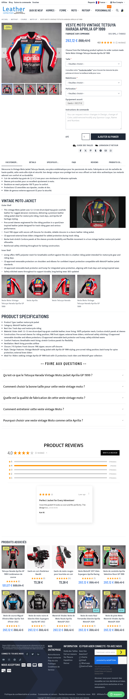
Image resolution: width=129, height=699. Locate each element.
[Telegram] (101, 151)
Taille (68, 59)
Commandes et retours (47, 694)
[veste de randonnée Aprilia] (114, 557)
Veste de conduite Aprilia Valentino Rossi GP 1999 (114, 573)
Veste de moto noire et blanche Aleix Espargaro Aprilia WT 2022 (38, 619)
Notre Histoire (54, 654)
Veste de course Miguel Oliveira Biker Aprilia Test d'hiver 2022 (13, 619)
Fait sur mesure (70, 654)
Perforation (71, 88)
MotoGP (14, 19)
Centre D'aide (86, 666)
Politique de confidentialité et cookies (21, 694)
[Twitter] (86, 151)
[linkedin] (38, 654)
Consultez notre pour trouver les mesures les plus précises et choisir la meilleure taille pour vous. (92, 72)
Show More (53, 508)
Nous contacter (54, 657)
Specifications (53, 162)
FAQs (74, 162)
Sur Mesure (68, 657)
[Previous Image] (4, 53)
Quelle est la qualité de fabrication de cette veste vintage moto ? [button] (44, 397)
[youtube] (4, 660)
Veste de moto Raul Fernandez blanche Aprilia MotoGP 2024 (88, 619)
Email (83, 660)
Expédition (68, 660)
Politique (52, 663)
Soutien (35, 2)
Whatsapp (85, 663)
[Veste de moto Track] (114, 601)
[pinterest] (15, 660)
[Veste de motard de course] (13, 601)
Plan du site (53, 660)
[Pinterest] (91, 151)
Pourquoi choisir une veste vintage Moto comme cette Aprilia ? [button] (43, 420)
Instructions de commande (77, 110)
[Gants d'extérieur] (38, 557)
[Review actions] (89, 493)
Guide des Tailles (71, 651)
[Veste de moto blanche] (88, 601)
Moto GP (33, 19)
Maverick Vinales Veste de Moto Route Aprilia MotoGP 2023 (63, 619)
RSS (93, 694)
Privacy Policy (99, 671)
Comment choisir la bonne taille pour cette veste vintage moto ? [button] (44, 386)
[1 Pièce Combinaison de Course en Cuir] (13, 557)
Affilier (4, 2)
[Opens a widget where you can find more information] (116, 694)
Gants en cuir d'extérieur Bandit (38, 573)
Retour (66, 663)
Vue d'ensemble (12, 162)
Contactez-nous (83, 694)
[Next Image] (59, 53)
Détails (32, 162)
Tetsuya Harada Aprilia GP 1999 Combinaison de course (13, 574)
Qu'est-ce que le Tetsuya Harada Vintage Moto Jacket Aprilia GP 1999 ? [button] (47, 375)
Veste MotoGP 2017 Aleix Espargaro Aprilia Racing (89, 573)
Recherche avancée (67, 694)
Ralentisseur (71, 78)
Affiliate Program (104, 694)
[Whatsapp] (111, 151)
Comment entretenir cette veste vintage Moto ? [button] (33, 409)
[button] (98, 2)
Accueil (5, 19)
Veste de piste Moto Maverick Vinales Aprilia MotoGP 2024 (114, 619)
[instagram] (9, 660)
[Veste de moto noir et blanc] (38, 601)
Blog (11, 2)
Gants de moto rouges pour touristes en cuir (63, 573)
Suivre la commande (22, 2)
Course (24, 19)
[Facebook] (80, 151)
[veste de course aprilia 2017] (88, 557)
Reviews (94, 162)
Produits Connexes (117, 162)
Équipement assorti (74, 99)
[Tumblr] (96, 151)
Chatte (84, 657)
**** (85, 70)
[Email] (106, 151)
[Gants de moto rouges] (63, 557)
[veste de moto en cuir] (63, 601)
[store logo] (14, 10)
